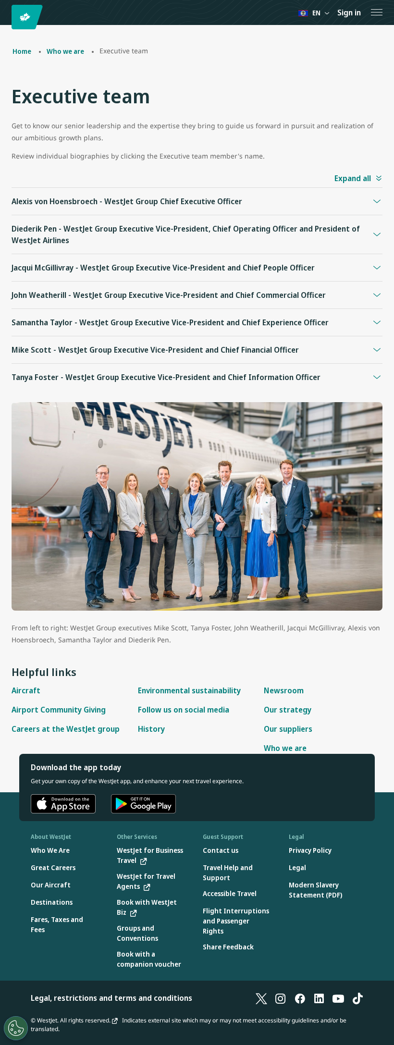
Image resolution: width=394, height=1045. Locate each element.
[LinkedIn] (319, 998)
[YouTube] (338, 998)
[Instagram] (280, 998)
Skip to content (9, 18)
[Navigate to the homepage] (29, 17)
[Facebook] (300, 998)
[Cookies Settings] (16, 1028)
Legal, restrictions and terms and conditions (111, 998)
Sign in (349, 12)
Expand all (352, 178)
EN (316, 12)
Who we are (65, 51)
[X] (261, 998)
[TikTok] (357, 998)
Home (21, 51)
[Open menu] (376, 12)
